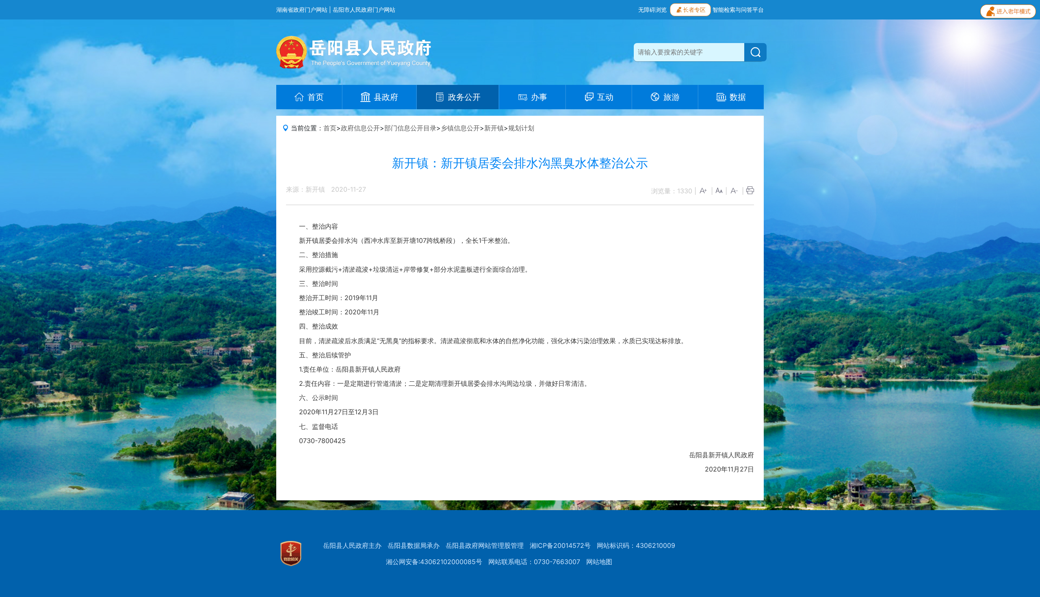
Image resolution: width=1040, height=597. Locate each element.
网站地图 (599, 562)
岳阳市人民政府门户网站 (364, 9)
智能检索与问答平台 (738, 9)
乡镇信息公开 (460, 128)
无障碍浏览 (652, 9)
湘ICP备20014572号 (560, 545)
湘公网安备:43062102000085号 (434, 562)
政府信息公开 (360, 128)
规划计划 (521, 128)
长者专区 (694, 9)
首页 (329, 128)
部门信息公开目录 (410, 128)
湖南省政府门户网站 (301, 9)
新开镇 (494, 128)
